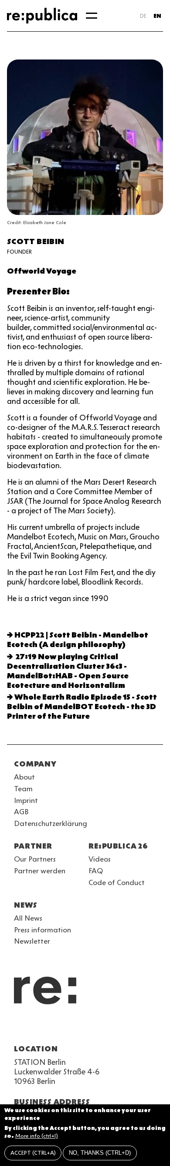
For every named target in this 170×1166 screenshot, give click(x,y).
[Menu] (91, 15)
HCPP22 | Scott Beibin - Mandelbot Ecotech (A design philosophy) (77, 639)
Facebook (129, 1028)
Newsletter (32, 941)
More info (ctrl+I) (36, 1136)
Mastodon (66, 1028)
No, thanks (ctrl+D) (100, 1152)
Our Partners (35, 859)
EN (157, 16)
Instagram (35, 1028)
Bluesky (50, 1028)
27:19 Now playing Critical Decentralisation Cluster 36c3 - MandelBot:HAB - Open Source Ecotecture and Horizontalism (68, 671)
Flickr (97, 1028)
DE (143, 16)
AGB (21, 811)
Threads (113, 1028)
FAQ (95, 870)
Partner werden (39, 870)
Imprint (26, 800)
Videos (99, 859)
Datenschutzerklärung (50, 823)
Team (23, 788)
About (24, 777)
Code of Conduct (116, 882)
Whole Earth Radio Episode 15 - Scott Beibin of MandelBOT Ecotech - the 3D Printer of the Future (82, 706)
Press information (42, 929)
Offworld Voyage (41, 271)
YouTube (19, 1028)
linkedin (82, 1028)
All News (28, 918)
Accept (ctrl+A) (33, 1152)
